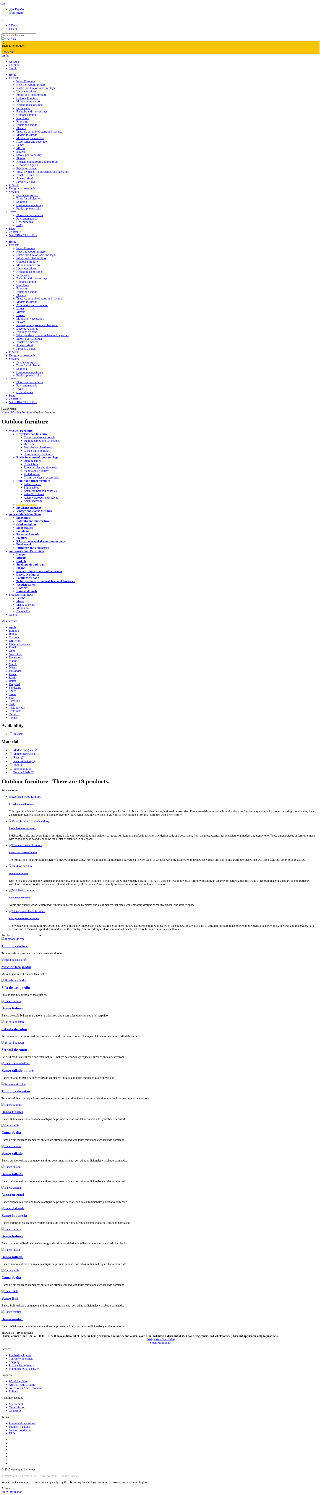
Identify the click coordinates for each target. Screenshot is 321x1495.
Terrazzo (14, 714)
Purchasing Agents (27, 195)
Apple (12, 627)
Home (12, 74)
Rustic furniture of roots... (22, 828)
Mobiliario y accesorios (30, 138)
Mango (13, 660)
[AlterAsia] (8, 39)
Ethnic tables (31, 487)
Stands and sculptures (36, 470)
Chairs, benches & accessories (41, 477)
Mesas (20, 601)
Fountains (22, 121)
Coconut (14, 637)
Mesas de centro (25, 604)
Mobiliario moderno (28, 101)
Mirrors (20, 148)
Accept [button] (5, 1488)
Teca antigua (22, 768)
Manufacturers (9, 621)
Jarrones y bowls (26, 181)
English (19, 12)
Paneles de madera (27, 175)
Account (14, 61)
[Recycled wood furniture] (25, 796)
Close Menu (9, 408)
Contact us (15, 231)
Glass (12, 650)
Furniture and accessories (32, 547)
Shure (12, 690)
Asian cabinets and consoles (40, 490)
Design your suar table (22, 188)
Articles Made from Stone (25, 514)
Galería (13, 614)
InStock (13, 1391)
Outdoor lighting (26, 114)
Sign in (13, 68)
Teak (12, 704)
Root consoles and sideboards (41, 467)
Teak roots (15, 711)
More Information (11, 1491)
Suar (11, 697)
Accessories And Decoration (26, 551)
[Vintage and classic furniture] (27, 911)
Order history (17, 1407)
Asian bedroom (33, 500)
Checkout (14, 65)
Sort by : (6, 935)
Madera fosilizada (26, 134)
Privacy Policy (11, 1475)
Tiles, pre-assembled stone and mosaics (39, 131)
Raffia (12, 677)
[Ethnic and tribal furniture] (25, 845)
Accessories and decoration (32, 141)
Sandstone (15, 687)
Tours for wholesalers (29, 198)
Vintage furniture (26, 91)
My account (16, 1404)
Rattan (13, 680)
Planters (21, 128)
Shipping (21, 201)
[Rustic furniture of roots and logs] (29, 821)
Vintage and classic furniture (34, 511)
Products (14, 78)
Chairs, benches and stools (39, 437)
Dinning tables (32, 460)
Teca (18, 764)
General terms (24, 221)
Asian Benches (32, 484)
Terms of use (30, 1475)
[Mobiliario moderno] (22, 890)
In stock (20, 733)
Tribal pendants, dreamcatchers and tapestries (45, 581)
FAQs (19, 225)
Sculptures (22, 118)
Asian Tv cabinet (34, 494)
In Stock (14, 185)
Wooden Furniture (21, 430)
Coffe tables (31, 464)
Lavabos (21, 598)
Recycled (14, 684)
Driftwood (15, 640)
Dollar (14, 25)
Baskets (20, 151)
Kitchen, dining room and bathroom (37, 161)
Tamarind (14, 701)
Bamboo (14, 630)
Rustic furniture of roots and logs (35, 88)
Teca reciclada (23, 772)
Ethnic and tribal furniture (31, 94)
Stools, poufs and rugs (29, 155)
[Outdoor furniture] (21, 866)
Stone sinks (23, 517)
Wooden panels (25, 584)
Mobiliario (22, 608)
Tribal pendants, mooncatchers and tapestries (42, 171)
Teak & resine (32, 474)
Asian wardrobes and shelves (41, 497)
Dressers (29, 444)
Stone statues (24, 527)
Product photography (28, 208)
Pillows (20, 158)
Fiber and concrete (20, 644)
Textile (13, 717)
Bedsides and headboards (39, 447)
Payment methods (26, 218)
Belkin (13, 634)
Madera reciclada (25, 753)
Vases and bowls (26, 591)
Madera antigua (25, 750)
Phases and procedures (29, 215)
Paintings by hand (26, 168)
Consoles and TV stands (38, 454)
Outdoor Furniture (27, 98)
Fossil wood (23, 544)
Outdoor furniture (26, 504)
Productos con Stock (21, 594)
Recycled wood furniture (31, 84)
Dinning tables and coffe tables (42, 440)
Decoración (23, 611)
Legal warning (48, 1475)
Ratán (18, 757)
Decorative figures (27, 165)
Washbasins (23, 108)
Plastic (13, 674)
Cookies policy (68, 1475)
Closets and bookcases (37, 450)
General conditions (20, 1430)
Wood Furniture (25, 81)
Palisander (15, 670)
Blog (12, 228)
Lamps (20, 144)
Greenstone (15, 654)
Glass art (21, 587)
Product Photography (21, 1365)
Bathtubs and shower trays (31, 111)
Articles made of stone (29, 104)
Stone (12, 694)
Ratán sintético (24, 761)
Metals (13, 667)
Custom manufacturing (29, 205)
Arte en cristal (24, 178)
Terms (12, 211)
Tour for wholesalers (21, 1358)
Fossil (12, 647)
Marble (13, 664)
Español (19, 9)
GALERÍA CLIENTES (23, 235)
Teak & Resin (17, 707)
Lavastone (15, 657)
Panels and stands (26, 124)
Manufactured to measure (24, 1368)
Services (14, 191)
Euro (13, 28)
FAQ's (13, 1433)
